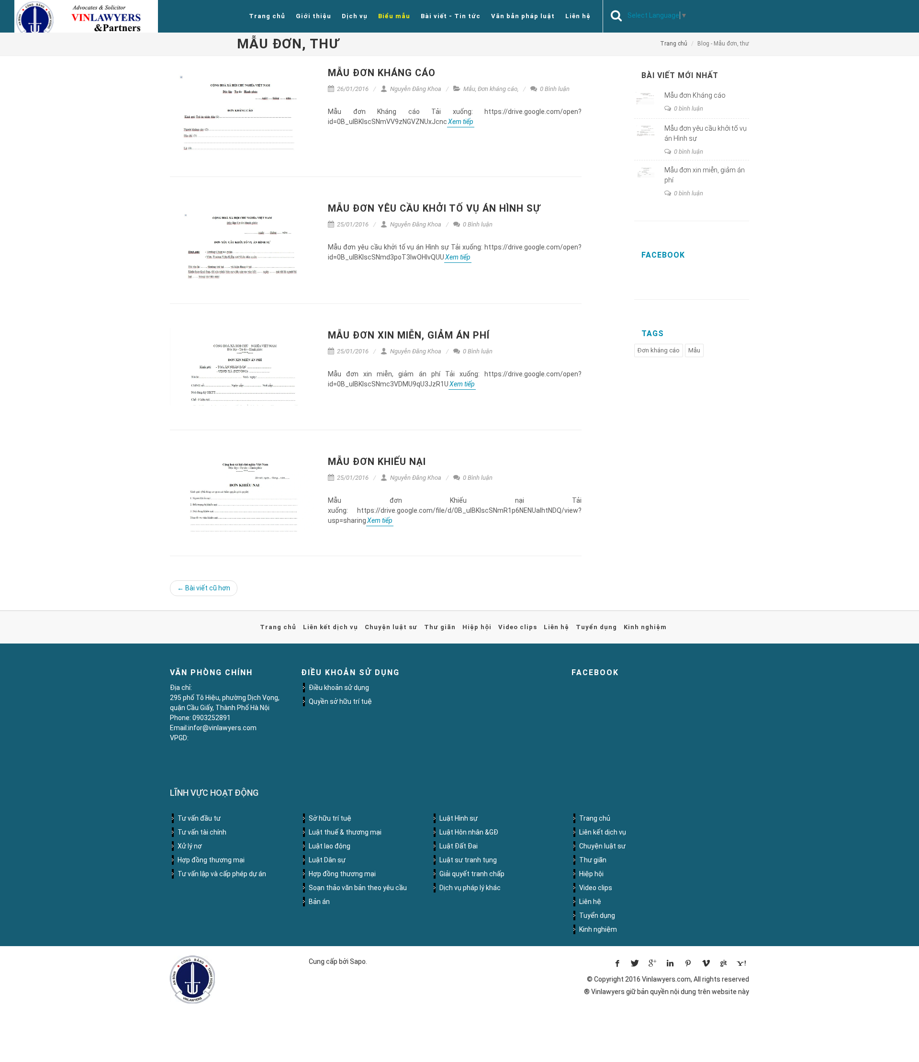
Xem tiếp (460, 121)
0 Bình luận (554, 88)
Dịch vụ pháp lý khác (470, 888)
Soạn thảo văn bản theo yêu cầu (358, 888)
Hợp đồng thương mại (211, 860)
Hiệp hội (477, 627)
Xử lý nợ (190, 846)
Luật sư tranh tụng (468, 860)
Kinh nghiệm (645, 627)
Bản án (319, 901)
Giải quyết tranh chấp (471, 874)
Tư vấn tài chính (202, 832)
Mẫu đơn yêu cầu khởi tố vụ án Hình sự (434, 208)
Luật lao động (329, 846)
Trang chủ (267, 16)
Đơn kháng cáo (497, 88)
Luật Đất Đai (458, 846)
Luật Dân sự (327, 860)
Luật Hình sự (458, 818)
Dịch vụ (355, 16)
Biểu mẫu (394, 16)
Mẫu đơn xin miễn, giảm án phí (409, 335)
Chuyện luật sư (391, 627)
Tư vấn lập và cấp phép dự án (222, 874)
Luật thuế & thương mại (345, 832)
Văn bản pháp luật (523, 16)
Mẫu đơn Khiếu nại (377, 461)
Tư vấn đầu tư (199, 818)
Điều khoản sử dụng (339, 687)
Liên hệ (578, 16)
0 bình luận (687, 108)
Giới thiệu (313, 16)
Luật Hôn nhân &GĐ (468, 832)
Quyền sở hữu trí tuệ (340, 701)
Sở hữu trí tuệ (330, 818)
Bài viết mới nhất (679, 75)
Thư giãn (440, 627)
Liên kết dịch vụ (330, 627)
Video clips (517, 627)
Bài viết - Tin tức (451, 16)
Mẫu (469, 88)
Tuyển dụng (596, 627)
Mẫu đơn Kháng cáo (382, 73)
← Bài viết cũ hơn (203, 588)
